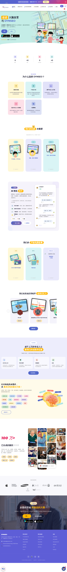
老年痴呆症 (24, 399)
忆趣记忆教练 (25, 542)
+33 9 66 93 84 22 (6, 546)
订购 (4, 31)
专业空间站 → (33, 373)
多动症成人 (19, 403)
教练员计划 (20, 6)
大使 (54, 547)
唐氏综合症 (16, 399)
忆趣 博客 (51, 6)
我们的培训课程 (28, 6)
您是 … (57, 6)
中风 (10, 399)
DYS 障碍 (19, 396)
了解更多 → (46, 1)
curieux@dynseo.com (7, 541)
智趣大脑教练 (25, 539)
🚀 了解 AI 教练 (16, 223)
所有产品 (39, 547)
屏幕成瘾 (4, 399)
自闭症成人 (11, 403)
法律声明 (35, 560)
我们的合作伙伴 (56, 542)
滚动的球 (24, 544)
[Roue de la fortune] (3, 569)
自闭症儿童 (5, 396)
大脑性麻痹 (13, 406)
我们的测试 (36, 6)
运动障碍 (26, 396)
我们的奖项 (55, 539)
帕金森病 (4, 403)
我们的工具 (44, 6)
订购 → (26, 516)
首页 (14, 6)
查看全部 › (33, 328)
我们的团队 (55, 536)
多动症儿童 (12, 396)
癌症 (25, 403)
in (35, 556)
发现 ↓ (11, 31)
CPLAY (24, 549)
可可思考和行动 (26, 536)
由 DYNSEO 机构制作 (41, 560)
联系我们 (54, 549)
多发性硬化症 (5, 406)
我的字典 (24, 547)
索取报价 (54, 544)
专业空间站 (40, 544)
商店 (61, 6)
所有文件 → (6, 412)
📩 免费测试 (26, 223)
